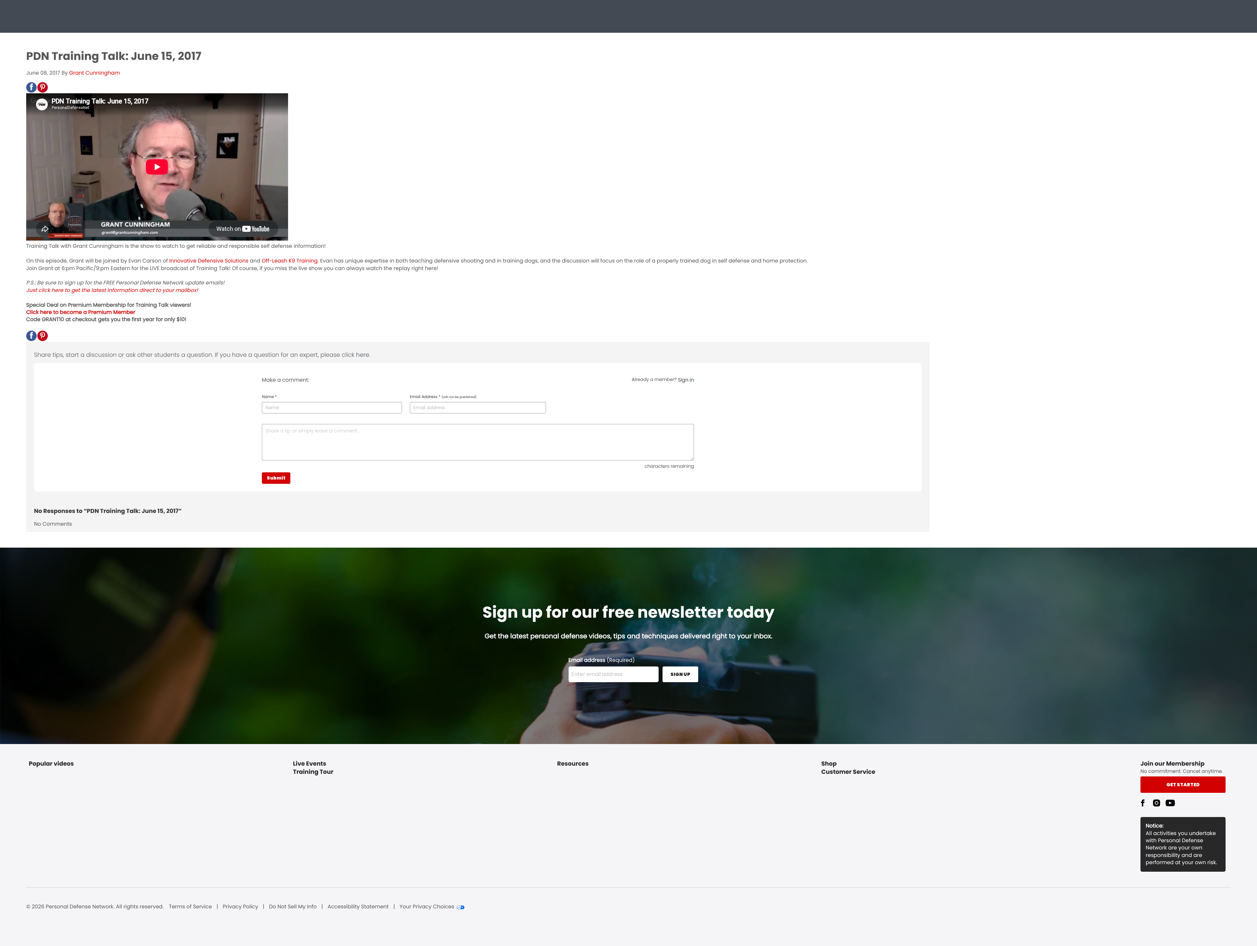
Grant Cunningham (94, 73)
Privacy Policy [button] (240, 906)
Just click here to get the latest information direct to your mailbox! (112, 290)
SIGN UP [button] (680, 674)
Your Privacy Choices (427, 906)
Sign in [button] (686, 380)
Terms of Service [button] (190, 906)
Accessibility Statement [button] (358, 906)
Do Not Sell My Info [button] (293, 906)
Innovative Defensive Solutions (208, 260)
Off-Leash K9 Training (290, 260)
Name (269, 397)
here (362, 355)
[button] (31, 87)
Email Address (443, 397)
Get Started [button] (1183, 784)
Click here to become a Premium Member (80, 312)
